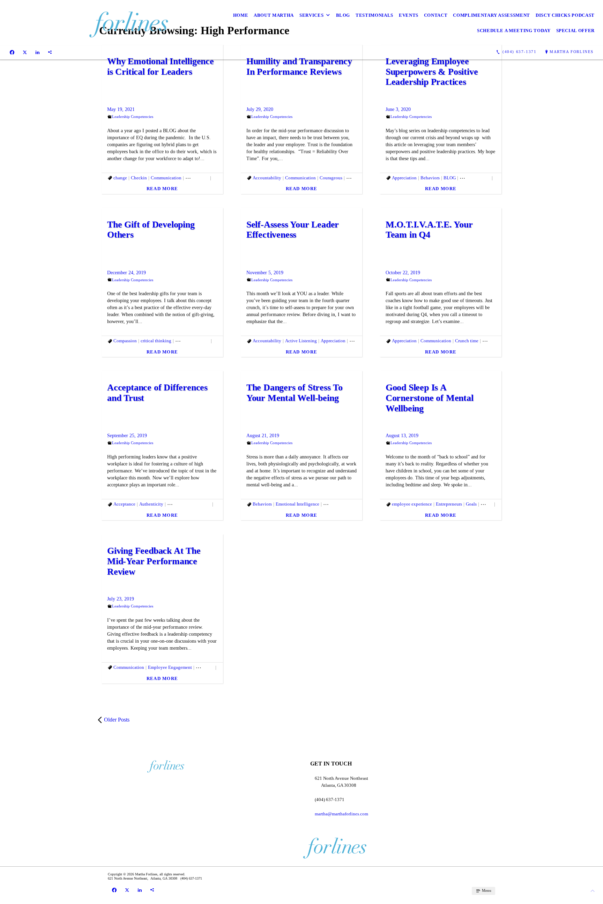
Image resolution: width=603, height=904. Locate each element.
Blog (343, 15)
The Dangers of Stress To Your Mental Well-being (294, 392)
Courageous (331, 177)
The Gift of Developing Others (151, 229)
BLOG (450, 177)
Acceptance (124, 504)
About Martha (274, 15)
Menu (486, 890)
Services (311, 15)
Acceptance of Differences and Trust (157, 392)
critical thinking (156, 340)
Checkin (139, 177)
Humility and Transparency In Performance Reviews (299, 66)
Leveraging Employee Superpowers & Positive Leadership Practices (432, 71)
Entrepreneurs (359, 177)
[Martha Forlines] (87, 23)
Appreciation (404, 177)
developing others (192, 340)
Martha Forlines (572, 52)
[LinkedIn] (37, 52)
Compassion (197, 177)
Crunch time (466, 340)
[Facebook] (12, 52)
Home (240, 15)
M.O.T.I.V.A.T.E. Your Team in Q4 (429, 229)
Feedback (205, 667)
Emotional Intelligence (189, 504)
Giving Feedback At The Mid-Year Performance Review (154, 561)
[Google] (50, 52)
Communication (166, 177)
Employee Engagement (170, 667)
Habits (487, 504)
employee (491, 340)
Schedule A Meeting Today (514, 30)
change (120, 177)
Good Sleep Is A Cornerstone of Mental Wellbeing (430, 397)
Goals (471, 504)
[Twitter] (24, 52)
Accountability (267, 177)
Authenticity (151, 504)
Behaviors (430, 177)
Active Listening (301, 340)
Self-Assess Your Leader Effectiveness (292, 229)
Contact (436, 15)
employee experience (343, 504)
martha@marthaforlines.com (341, 813)
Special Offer (575, 30)
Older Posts (116, 720)
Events (408, 15)
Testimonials (374, 15)
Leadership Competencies (132, 116)
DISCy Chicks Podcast (565, 15)
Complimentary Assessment (491, 15)
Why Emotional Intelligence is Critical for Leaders (160, 66)
